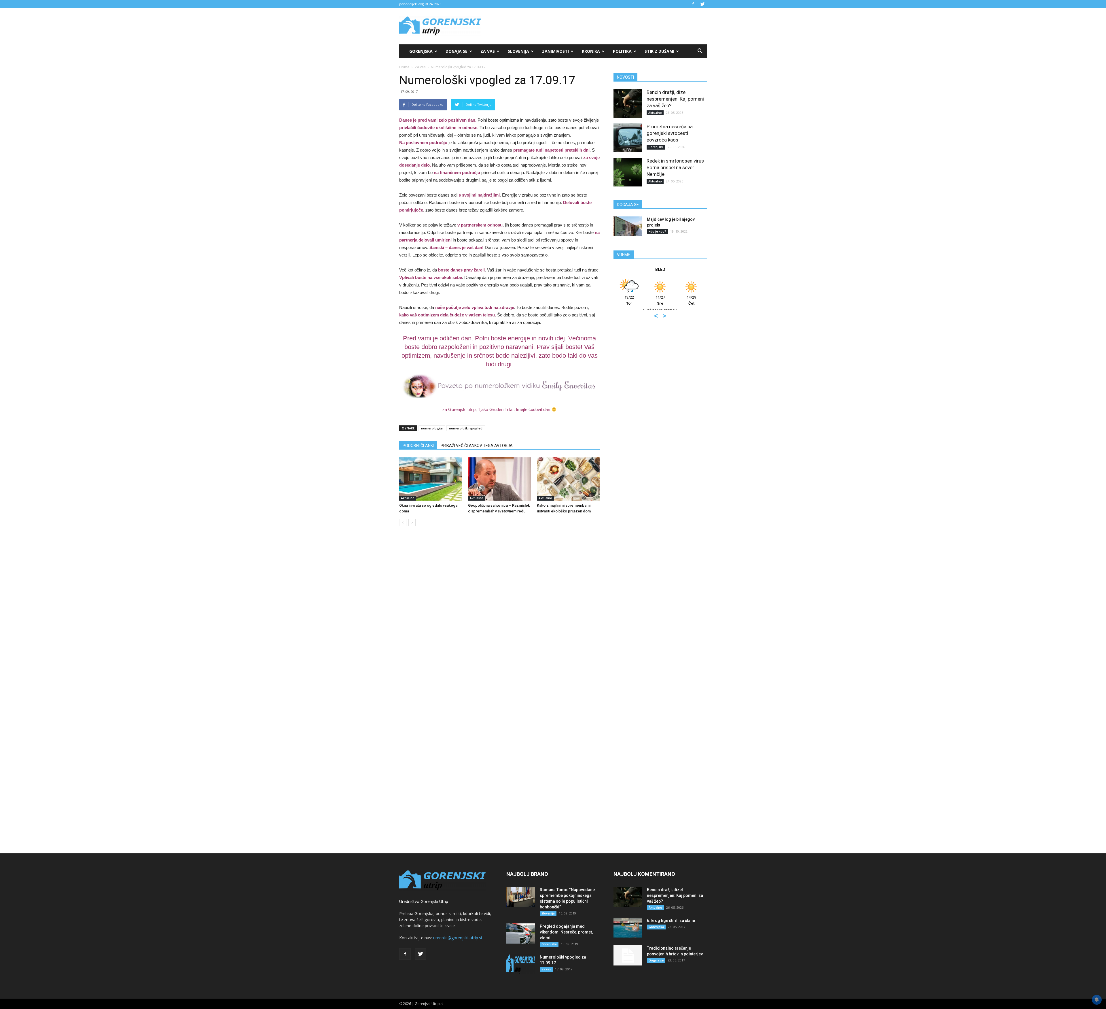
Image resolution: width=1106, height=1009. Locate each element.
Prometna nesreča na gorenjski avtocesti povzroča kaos (670, 133)
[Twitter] (702, 4)
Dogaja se (456, 51)
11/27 (645, 300)
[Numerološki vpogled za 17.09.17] (520, 964)
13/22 (614, 300)
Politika (622, 51)
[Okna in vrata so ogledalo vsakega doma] (430, 479)
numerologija (432, 428)
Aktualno (407, 498)
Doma (404, 67)
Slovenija (518, 51)
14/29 (676, 300)
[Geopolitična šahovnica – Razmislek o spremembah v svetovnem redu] (499, 479)
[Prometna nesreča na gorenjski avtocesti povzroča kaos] (627, 137)
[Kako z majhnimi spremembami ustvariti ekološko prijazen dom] (568, 479)
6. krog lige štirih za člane (671, 920)
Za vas (487, 51)
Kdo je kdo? (657, 231)
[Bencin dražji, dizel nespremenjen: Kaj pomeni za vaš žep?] (627, 103)
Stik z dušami (659, 51)
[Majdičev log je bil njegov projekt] (627, 226)
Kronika (591, 51)
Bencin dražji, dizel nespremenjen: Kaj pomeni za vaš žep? (675, 98)
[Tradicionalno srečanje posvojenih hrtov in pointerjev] (627, 955)
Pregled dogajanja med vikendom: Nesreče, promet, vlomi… (566, 932)
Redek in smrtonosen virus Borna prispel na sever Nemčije (675, 167)
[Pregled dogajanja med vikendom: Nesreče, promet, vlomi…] (520, 933)
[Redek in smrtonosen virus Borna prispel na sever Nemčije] (627, 172)
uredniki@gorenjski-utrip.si (457, 937)
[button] (700, 51)
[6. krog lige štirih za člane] (627, 928)
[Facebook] (693, 4)
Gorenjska (421, 51)
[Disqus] (499, 618)
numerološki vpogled (465, 428)
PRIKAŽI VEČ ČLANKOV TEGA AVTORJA (477, 445)
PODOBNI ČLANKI (418, 445)
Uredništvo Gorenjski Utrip (423, 901)
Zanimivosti (555, 51)
